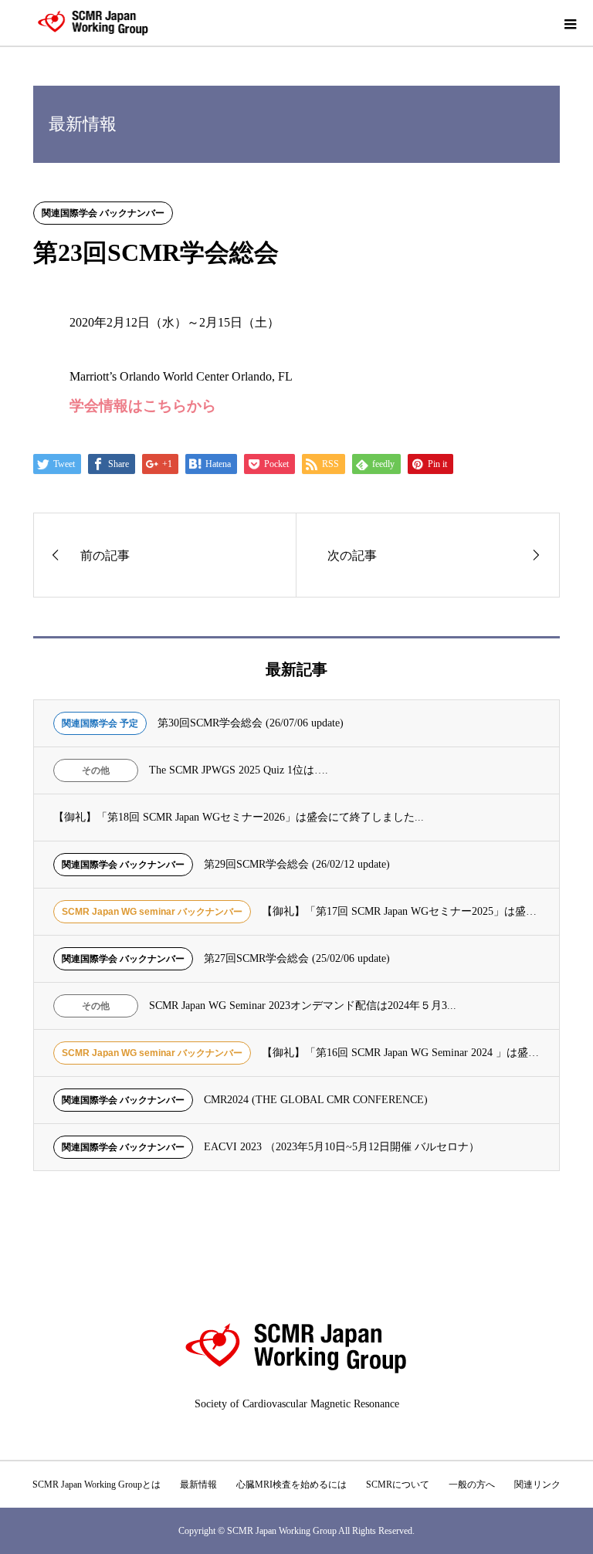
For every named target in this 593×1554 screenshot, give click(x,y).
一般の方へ (472, 1484)
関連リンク (537, 1484)
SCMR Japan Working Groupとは (96, 1484)
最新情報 (198, 1484)
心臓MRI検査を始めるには (291, 1484)
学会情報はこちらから (142, 406)
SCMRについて (397, 1484)
